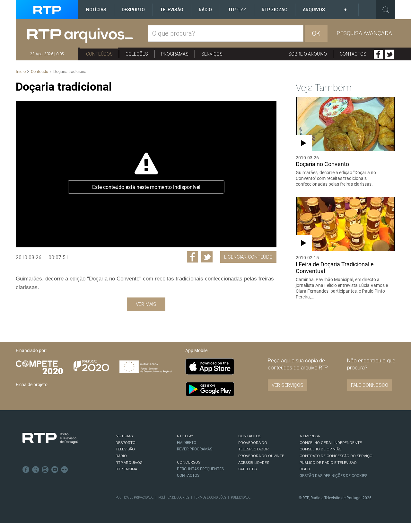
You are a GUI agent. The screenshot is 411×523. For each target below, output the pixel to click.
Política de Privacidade (134, 497)
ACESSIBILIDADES (253, 462)
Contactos (353, 54)
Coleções (137, 54)
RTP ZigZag (274, 9)
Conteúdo (39, 71)
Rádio (205, 9)
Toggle (385, 9)
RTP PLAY (185, 436)
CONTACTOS (249, 436)
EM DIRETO (186, 442)
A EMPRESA (310, 436)
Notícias (96, 9)
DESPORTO (126, 442)
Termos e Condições (210, 497)
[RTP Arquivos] (87, 36)
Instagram (45, 469)
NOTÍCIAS (124, 436)
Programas (174, 54)
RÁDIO (121, 456)
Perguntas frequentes (200, 469)
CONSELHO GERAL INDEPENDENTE (331, 442)
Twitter (389, 54)
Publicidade (240, 497)
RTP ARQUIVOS (129, 462)
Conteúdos (99, 54)
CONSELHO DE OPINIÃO (321, 449)
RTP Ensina (126, 469)
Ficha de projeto (32, 384)
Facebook (378, 54)
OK (316, 33)
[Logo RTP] (50, 438)
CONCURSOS (188, 462)
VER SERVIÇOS (287, 385)
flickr (64, 469)
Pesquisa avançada (364, 33)
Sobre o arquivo (307, 54)
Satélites (247, 469)
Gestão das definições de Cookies (333, 476)
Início (21, 71)
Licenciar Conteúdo (248, 257)
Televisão (171, 9)
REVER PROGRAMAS (194, 449)
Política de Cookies (173, 497)
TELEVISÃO (125, 449)
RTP (236, 9)
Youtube (54, 469)
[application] (146, 174)
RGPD (305, 469)
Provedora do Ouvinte (261, 456)
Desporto (133, 9)
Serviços (212, 54)
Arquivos (314, 9)
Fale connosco (369, 385)
